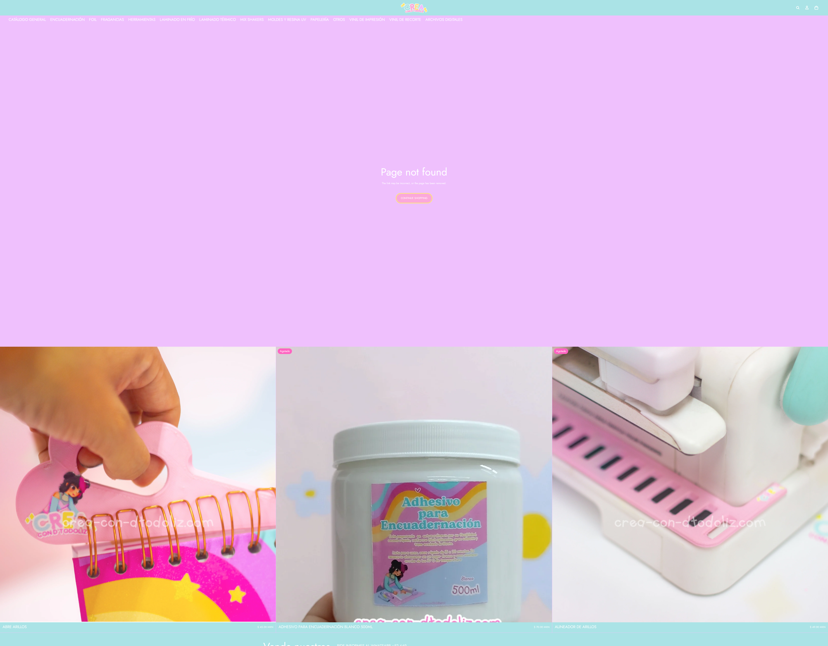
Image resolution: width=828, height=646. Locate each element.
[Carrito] (816, 7)
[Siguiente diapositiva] (269, 484)
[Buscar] (798, 7)
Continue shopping (414, 198)
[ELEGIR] (269, 616)
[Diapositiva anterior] (6, 484)
